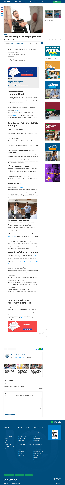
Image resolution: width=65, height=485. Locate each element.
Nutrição (20, 453)
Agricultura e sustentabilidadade (40, 447)
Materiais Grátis (38, 1)
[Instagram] (2, 9)
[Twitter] (2, 15)
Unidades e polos (37, 440)
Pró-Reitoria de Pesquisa (23, 436)
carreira (33, 316)
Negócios (35, 463)
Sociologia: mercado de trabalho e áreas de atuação (9, 371)
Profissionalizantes (37, 434)
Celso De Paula (8, 383)
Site (29, 408)
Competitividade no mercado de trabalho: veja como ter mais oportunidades (36, 372)
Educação (36, 455)
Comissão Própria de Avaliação (10, 446)
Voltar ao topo (58, 483)
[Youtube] (2, 11)
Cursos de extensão (37, 453)
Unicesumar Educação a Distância (17, 43)
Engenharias (36, 457)
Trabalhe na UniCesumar (9, 450)
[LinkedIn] (60, 480)
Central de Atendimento (9, 436)
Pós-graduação (22, 432)
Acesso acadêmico (19, 475)
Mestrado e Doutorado (23, 434)
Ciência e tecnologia (37, 449)
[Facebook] (2, 7)
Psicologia (36, 465)
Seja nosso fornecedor (9, 448)
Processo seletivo (22, 438)
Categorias (32, 1)
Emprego (5, 348)
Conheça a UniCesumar (9, 429)
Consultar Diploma (8, 444)
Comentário (7, 396)
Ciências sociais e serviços (38, 451)
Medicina (20, 447)
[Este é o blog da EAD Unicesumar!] (7, 1)
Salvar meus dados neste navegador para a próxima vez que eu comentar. (19, 411)
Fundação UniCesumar (9, 432)
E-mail (17, 408)
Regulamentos (21, 440)
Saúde (35, 468)
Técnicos (35, 436)
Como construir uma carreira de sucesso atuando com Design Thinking (22, 372)
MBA (34, 461)
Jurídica (35, 459)
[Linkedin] (2, 13)
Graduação (21, 429)
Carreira (5, 34)
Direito (20, 449)
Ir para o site (44, 1)
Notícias (6, 440)
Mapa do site (29, 475)
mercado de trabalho (11, 348)
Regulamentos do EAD (38, 438)
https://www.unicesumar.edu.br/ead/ (19, 357)
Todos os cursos (22, 455)
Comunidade (7, 434)
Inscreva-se (57, 1)
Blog (5, 442)
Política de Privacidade (9, 453)
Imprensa (6, 438)
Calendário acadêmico (9, 475)
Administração (21, 451)
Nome (6, 408)
